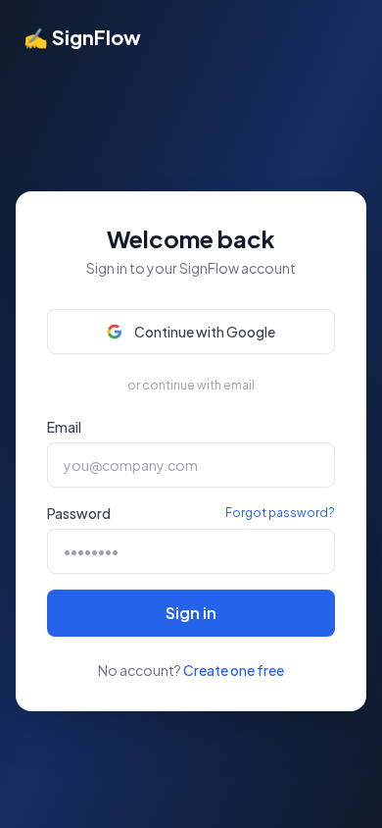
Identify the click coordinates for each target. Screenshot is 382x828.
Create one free (233, 670)
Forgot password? (280, 512)
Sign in (191, 612)
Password (79, 513)
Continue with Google (204, 331)
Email (64, 427)
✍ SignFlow (82, 37)
